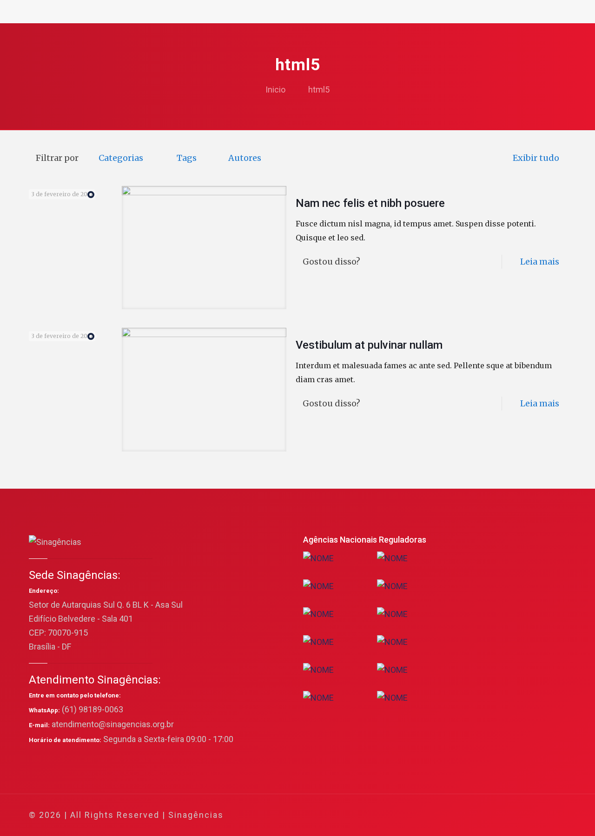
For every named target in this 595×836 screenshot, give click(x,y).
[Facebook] (470, 815)
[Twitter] (482, 815)
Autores (244, 158)
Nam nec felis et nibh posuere (370, 203)
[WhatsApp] (457, 815)
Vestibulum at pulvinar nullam (369, 345)
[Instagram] (520, 815)
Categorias (121, 158)
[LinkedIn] (507, 815)
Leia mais (539, 261)
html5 (319, 89)
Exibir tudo (536, 158)
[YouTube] (495, 815)
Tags (187, 158)
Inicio (275, 89)
